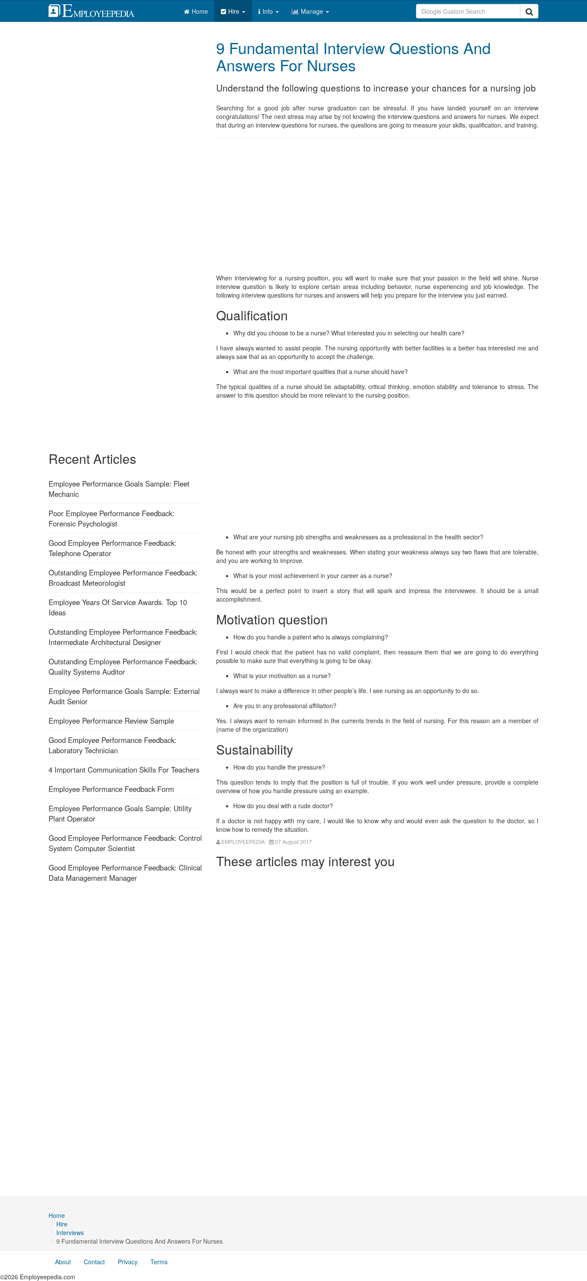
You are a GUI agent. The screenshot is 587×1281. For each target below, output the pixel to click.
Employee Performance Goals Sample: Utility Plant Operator (120, 813)
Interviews (70, 1232)
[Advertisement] (377, 207)
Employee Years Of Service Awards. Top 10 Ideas (118, 607)
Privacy (128, 1261)
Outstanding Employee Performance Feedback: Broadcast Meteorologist (123, 577)
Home (200, 11)
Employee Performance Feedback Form (111, 789)
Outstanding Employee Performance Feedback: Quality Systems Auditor (123, 666)
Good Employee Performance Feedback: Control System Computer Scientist (125, 843)
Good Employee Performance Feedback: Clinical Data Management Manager (125, 872)
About (63, 1261)
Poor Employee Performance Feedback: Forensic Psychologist (111, 518)
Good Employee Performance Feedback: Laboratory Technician (113, 745)
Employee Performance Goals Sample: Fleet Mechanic (119, 488)
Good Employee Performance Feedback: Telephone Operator (113, 548)
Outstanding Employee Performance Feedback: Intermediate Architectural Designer (123, 637)
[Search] (529, 11)
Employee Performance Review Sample (111, 720)
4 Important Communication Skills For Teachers (124, 769)
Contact (94, 1261)
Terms (159, 1261)
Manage (313, 11)
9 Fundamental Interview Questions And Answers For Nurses (353, 56)
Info (269, 11)
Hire (234, 11)
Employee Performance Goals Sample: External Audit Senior (124, 696)
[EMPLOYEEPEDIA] (98, 9)
